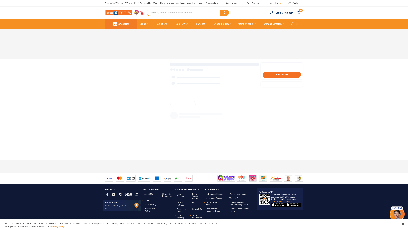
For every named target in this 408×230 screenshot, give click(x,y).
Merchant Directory (271, 24)
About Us (148, 194)
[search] (224, 13)
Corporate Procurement (167, 195)
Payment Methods (180, 203)
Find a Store (111, 202)
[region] (204, 224)
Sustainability (150, 204)
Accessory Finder (181, 210)
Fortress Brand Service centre (239, 209)
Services (200, 24)
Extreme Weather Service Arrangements (238, 203)
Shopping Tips (221, 24)
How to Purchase (181, 195)
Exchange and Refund (212, 203)
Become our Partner (149, 209)
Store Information (197, 216)
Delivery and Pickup (214, 194)
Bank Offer (182, 24)
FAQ (194, 202)
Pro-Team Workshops (238, 194)
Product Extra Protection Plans (213, 209)
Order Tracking (253, 3)
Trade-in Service (236, 198)
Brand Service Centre (195, 196)
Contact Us (197, 209)
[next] (296, 24)
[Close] (402, 223)
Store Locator (231, 3)
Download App (212, 3)
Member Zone (245, 24)
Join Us (147, 200)
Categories (123, 24)
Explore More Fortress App (282, 201)
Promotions (161, 24)
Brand (143, 24)
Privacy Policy (57, 226)
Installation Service (214, 198)
